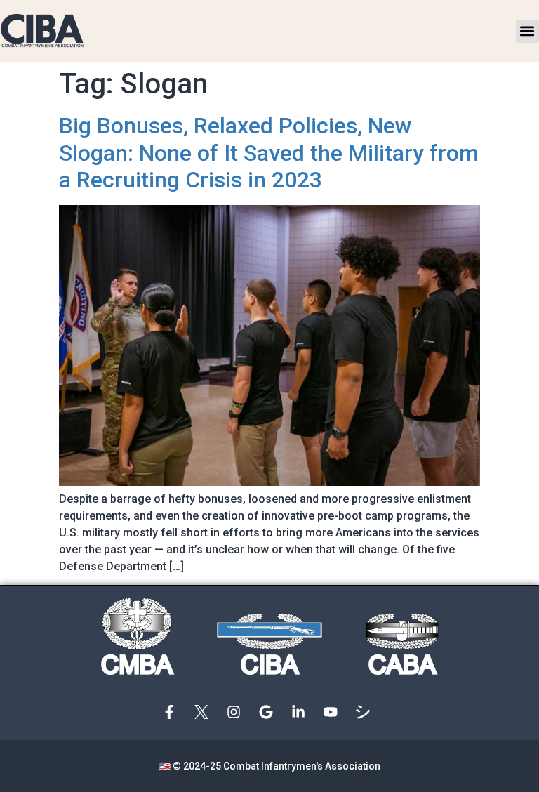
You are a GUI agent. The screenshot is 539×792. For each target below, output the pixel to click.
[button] (527, 31)
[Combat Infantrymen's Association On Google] (269, 712)
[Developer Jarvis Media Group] (366, 712)
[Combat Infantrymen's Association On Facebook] (172, 712)
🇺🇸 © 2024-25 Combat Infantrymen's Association (269, 766)
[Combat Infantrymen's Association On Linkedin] (301, 712)
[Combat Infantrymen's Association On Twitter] (204, 712)
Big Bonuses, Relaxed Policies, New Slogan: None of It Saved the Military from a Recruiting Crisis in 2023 (269, 152)
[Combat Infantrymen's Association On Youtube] (334, 712)
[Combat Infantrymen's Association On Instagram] (237, 712)
